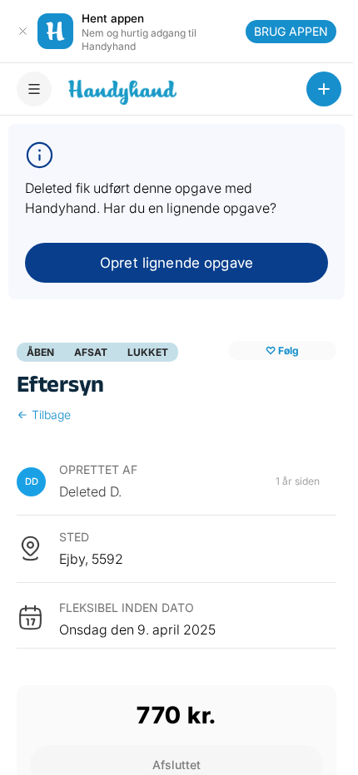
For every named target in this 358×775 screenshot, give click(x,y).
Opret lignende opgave (176, 262)
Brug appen (291, 31)
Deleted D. (90, 491)
